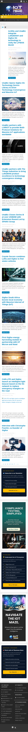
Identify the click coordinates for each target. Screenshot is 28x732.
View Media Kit (14, 672)
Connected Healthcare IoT (11, 577)
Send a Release (18, 709)
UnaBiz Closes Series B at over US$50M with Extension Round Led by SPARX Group (13, 218)
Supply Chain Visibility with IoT (12, 572)
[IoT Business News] (14, 8)
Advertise (17, 711)
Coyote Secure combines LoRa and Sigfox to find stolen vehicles (13, 258)
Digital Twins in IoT (9, 564)
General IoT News (7, 689)
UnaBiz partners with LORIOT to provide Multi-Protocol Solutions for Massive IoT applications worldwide (13, 130)
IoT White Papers (21, 697)
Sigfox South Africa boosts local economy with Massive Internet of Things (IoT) (13, 301)
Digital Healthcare (7, 717)
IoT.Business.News (17, 47)
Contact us (18, 715)
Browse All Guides (14, 585)
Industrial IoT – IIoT (7, 698)
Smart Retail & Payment (5, 720)
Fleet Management (7, 711)
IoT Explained (20, 690)
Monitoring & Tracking (5, 701)
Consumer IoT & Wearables (5, 714)
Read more (11, 77)
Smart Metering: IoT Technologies (12, 580)
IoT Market (5, 692)
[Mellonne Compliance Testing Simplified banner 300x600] (14, 525)
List (5, 27)
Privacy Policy (18, 720)
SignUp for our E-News (20, 713)
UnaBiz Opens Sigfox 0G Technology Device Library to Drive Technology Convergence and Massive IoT (13, 87)
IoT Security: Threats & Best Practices (13, 569)
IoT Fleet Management (10, 575)
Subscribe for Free (14, 490)
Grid (2, 27)
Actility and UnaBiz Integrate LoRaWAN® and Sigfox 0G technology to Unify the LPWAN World (17, 38)
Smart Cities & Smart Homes (7, 705)
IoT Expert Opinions (21, 687)
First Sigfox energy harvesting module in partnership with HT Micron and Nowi (11, 340)
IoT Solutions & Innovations (5, 695)
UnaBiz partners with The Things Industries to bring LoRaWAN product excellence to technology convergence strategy (14, 173)
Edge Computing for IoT (10, 567)
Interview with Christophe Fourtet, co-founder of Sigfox (13, 428)
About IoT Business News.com (19, 706)
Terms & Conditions (20, 718)
